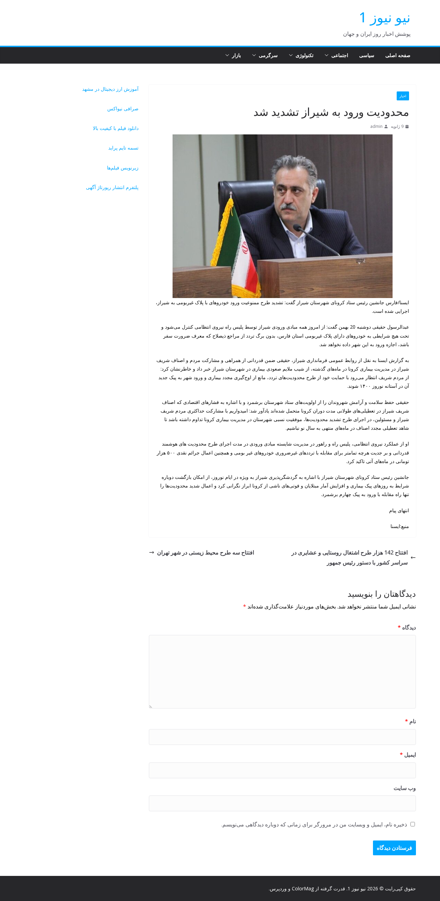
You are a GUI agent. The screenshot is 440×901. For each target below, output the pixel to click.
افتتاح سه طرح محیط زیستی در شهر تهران (205, 552)
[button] (327, 55)
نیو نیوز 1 (384, 17)
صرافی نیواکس (123, 108)
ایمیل (408, 754)
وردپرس (278, 888)
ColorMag (303, 888)
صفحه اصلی (397, 55)
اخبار (402, 96)
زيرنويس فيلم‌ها (123, 167)
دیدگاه (407, 627)
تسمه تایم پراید (123, 147)
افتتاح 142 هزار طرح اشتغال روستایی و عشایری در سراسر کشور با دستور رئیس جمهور (350, 557)
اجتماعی (339, 55)
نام (410, 721)
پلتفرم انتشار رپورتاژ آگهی (112, 187)
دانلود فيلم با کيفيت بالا (116, 128)
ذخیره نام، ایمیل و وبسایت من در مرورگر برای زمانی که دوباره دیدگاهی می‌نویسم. (314, 824)
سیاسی (366, 55)
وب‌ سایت (405, 788)
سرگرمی (268, 55)
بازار (236, 55)
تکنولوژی (305, 55)
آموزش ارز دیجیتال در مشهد (110, 89)
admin (376, 126)
